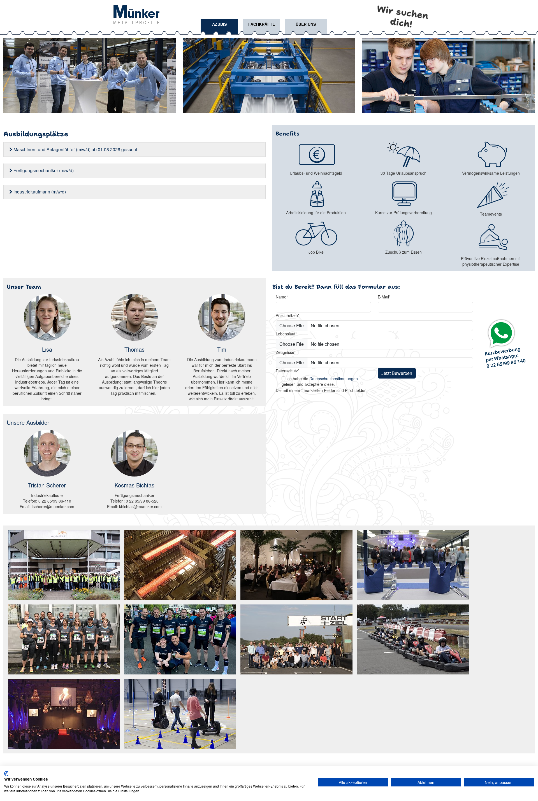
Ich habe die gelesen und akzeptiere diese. (320, 381)
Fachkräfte (261, 24)
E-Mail (384, 297)
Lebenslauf (286, 334)
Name (282, 297)
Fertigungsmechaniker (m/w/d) (43, 170)
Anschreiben (287, 315)
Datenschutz (287, 370)
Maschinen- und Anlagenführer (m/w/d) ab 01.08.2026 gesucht (74, 149)
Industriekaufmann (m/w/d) (39, 191)
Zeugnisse (286, 352)
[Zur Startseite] (136, 14)
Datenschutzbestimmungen (333, 378)
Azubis (219, 24)
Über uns (306, 24)
